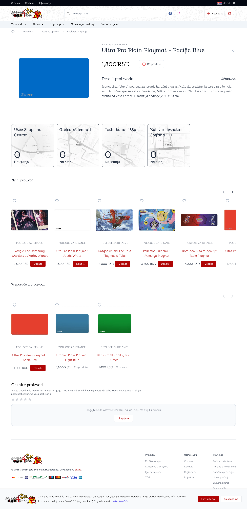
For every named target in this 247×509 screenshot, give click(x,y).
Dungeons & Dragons (156, 466)
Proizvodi (28, 31)
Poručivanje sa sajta (223, 471)
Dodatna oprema (50, 31)
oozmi (78, 469)
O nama (15, 3)
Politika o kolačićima (224, 466)
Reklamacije (219, 488)
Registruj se (190, 471)
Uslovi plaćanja (221, 477)
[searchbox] (115, 13)
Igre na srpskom (153, 471)
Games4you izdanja (83, 24)
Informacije (45, 3)
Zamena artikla (221, 482)
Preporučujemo (110, 24)
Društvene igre (153, 461)
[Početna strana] (13, 31)
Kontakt (29, 3)
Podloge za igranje (77, 31)
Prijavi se (189, 477)
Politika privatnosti (223, 461)
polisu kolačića (120, 501)
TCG (147, 477)
